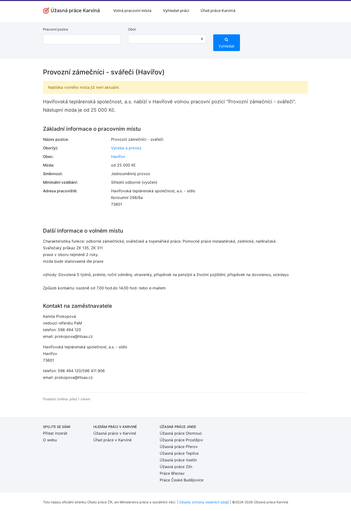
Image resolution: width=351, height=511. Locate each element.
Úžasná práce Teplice (179, 453)
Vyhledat (226, 46)
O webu (50, 440)
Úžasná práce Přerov (179, 446)
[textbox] (137, 38)
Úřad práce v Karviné (112, 440)
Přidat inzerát (55, 433)
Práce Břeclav (172, 473)
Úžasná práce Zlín (176, 466)
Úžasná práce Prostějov (181, 440)
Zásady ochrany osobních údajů (204, 502)
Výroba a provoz (126, 148)
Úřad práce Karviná (218, 10)
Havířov (118, 156)
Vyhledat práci (176, 10)
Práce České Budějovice (181, 480)
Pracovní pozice (55, 29)
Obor (132, 29)
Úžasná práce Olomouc (181, 433)
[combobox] (167, 38)
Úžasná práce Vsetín (178, 460)
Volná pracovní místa (132, 10)
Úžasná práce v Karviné (114, 433)
